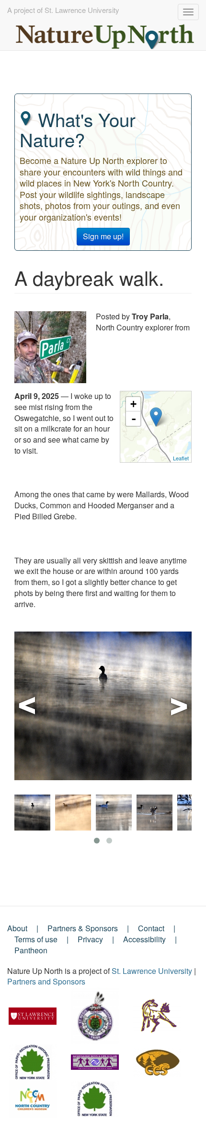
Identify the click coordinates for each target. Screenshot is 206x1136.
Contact (151, 928)
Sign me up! (103, 236)
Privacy (90, 939)
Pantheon (30, 950)
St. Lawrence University (152, 970)
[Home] (105, 34)
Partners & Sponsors (82, 928)
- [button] (133, 418)
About (17, 928)
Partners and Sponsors (46, 981)
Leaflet (181, 458)
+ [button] (133, 404)
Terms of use (35, 939)
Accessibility (144, 939)
